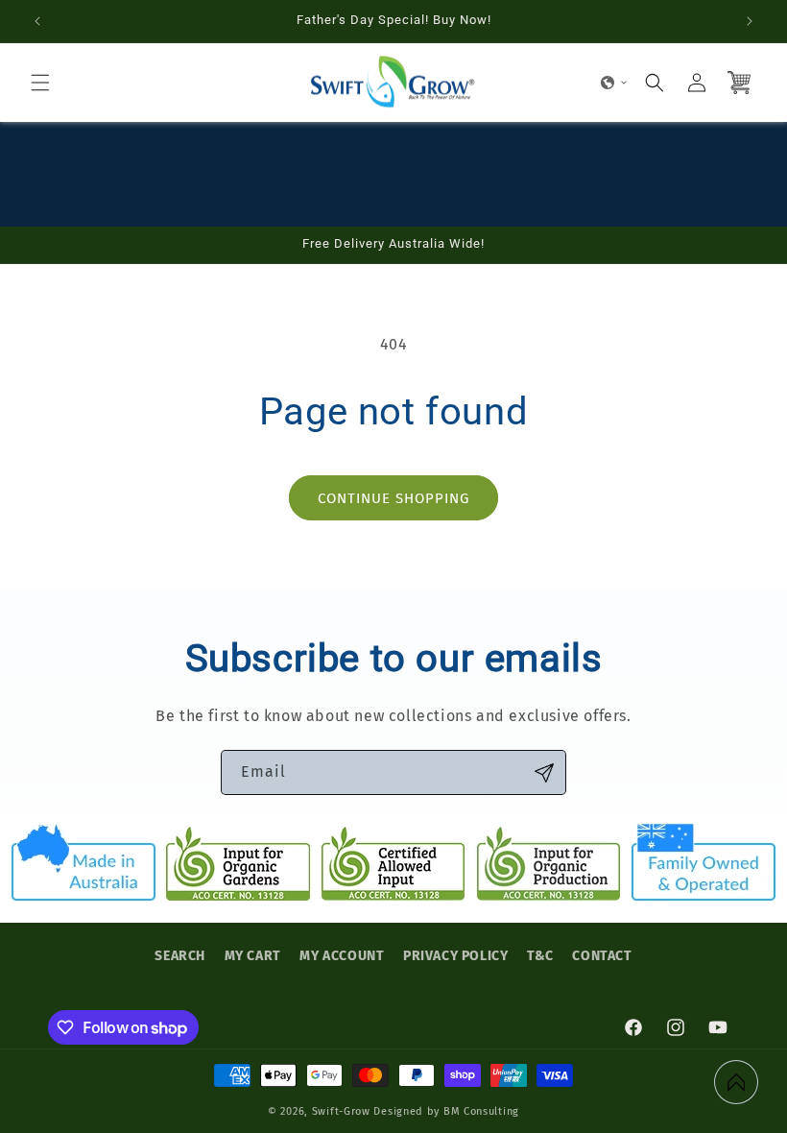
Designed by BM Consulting (446, 1111)
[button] (40, 82)
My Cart (253, 956)
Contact (602, 956)
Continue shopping (393, 498)
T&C (540, 956)
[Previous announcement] (37, 21)
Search (180, 956)
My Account (341, 956)
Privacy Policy (455, 956)
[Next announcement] (749, 21)
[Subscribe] (544, 772)
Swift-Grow (341, 1111)
